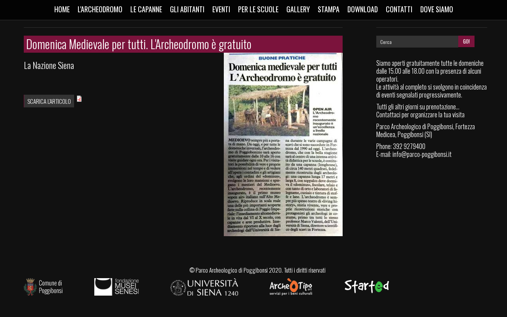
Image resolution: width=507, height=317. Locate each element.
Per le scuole (258, 9)
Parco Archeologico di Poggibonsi (232, 269)
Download (362, 9)
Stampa (328, 9)
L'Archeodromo (100, 9)
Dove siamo (436, 9)
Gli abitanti (187, 9)
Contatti (399, 9)
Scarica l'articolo (49, 101)
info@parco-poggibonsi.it (422, 154)
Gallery (298, 9)
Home (62, 9)
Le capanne (146, 9)
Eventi (221, 9)
